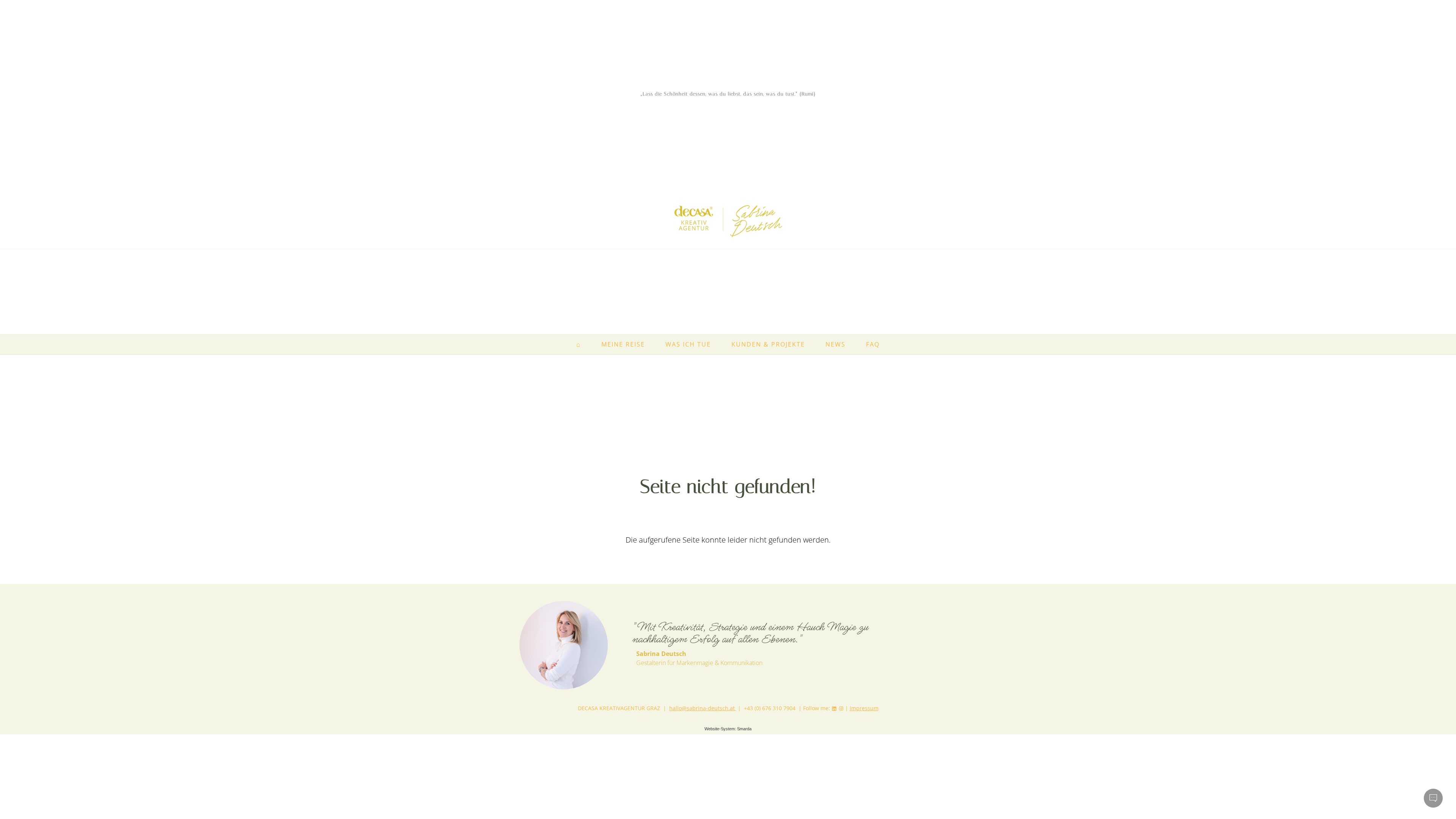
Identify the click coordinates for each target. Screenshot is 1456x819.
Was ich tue (688, 344)
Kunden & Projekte (768, 344)
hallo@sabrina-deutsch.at (702, 708)
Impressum (864, 708)
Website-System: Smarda (728, 728)
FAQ (873, 344)
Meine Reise (623, 344)
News (835, 344)
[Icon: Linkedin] (834, 708)
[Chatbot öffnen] (1433, 798)
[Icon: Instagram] (841, 708)
